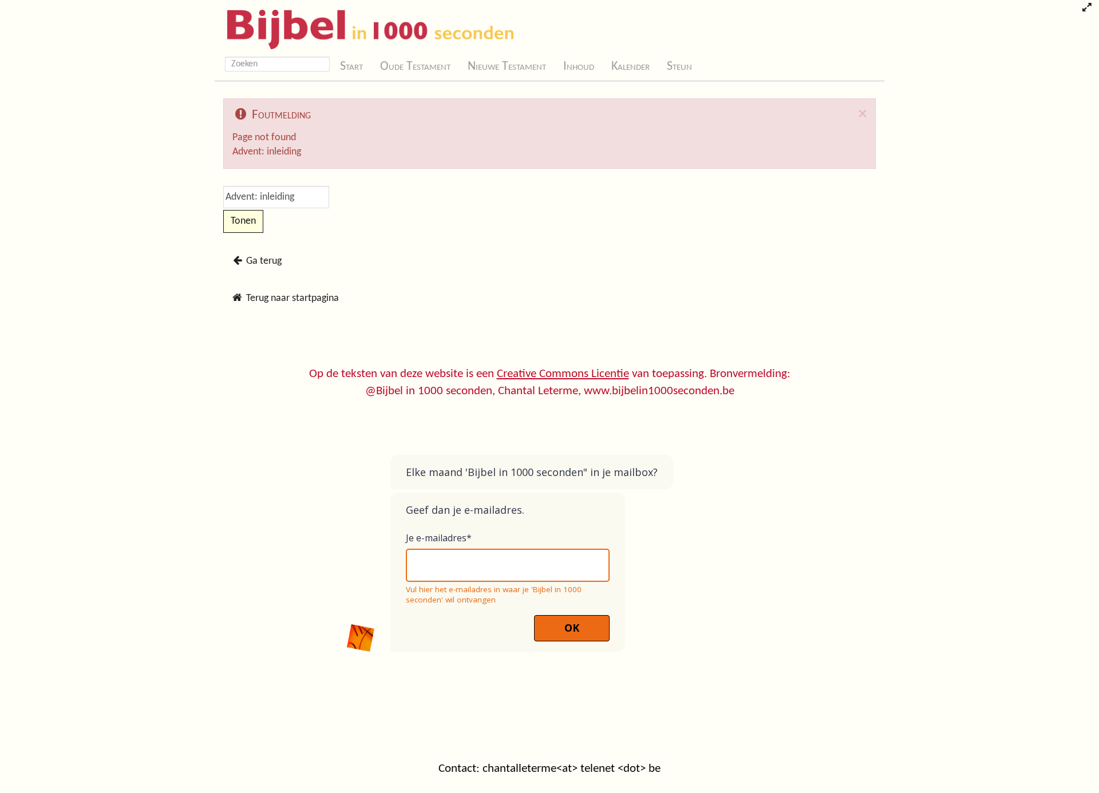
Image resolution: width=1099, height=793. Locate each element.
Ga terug (263, 261)
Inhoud (578, 67)
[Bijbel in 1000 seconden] (366, 27)
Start (351, 67)
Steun (679, 67)
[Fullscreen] (1086, 8)
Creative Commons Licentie (563, 374)
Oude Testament (415, 67)
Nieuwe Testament (507, 67)
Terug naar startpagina (291, 298)
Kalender (630, 67)
